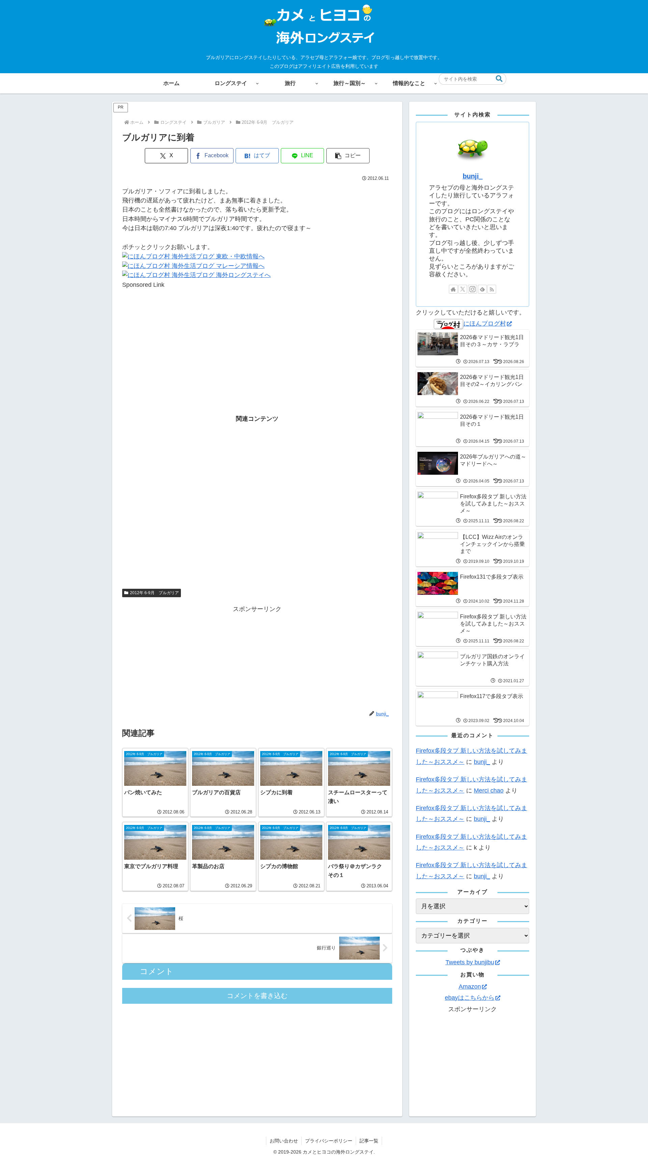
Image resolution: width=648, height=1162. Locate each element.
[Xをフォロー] (462, 289)
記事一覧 (368, 1140)
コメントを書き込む (257, 995)
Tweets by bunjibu (470, 962)
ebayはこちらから (469, 997)
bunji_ (473, 176)
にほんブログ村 (484, 323)
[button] (499, 79)
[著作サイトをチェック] (453, 289)
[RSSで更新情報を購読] (491, 289)
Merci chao (489, 790)
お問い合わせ (284, 1140)
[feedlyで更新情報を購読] (482, 289)
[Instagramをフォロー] (472, 289)
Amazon (470, 986)
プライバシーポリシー (328, 1140)
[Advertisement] (257, 336)
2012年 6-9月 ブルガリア (154, 592)
